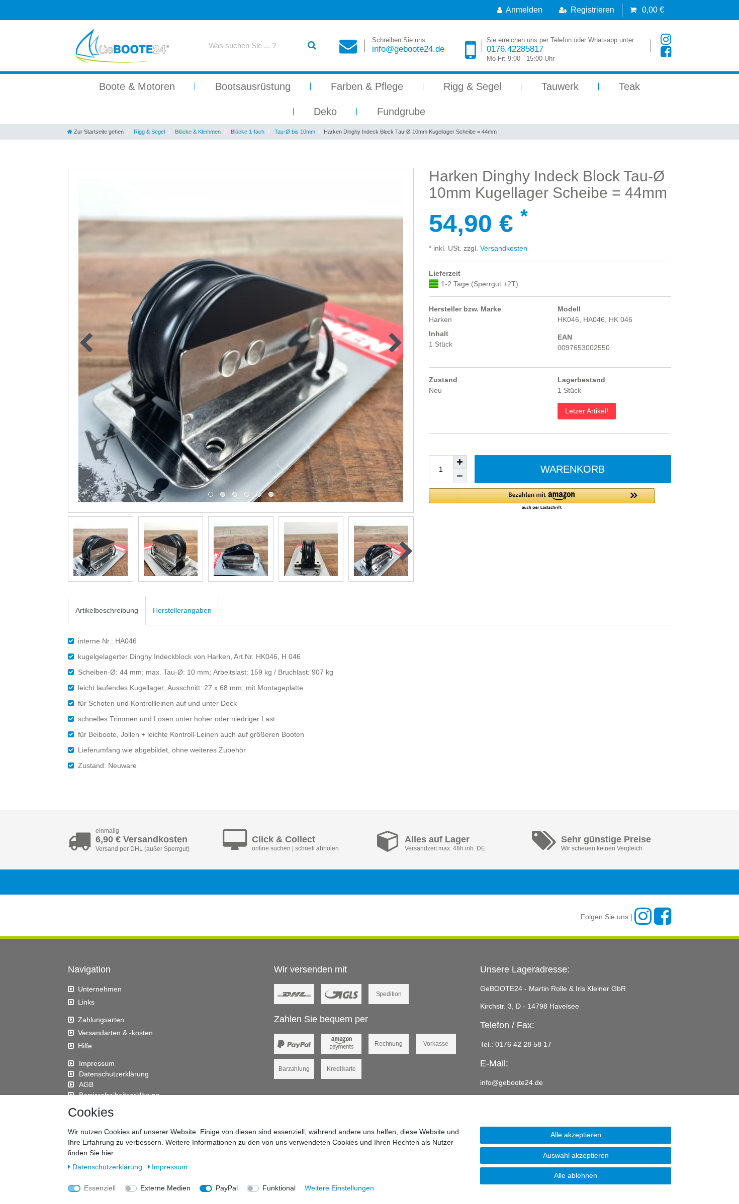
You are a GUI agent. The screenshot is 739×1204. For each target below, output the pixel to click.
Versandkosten (502, 248)
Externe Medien (165, 1188)
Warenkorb (572, 469)
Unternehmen (100, 989)
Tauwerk (560, 86)
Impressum (97, 1063)
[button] (542, 499)
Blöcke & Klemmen (197, 132)
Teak (629, 86)
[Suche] (312, 45)
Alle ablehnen (575, 1175)
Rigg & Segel (472, 86)
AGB (86, 1084)
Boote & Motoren (137, 86)
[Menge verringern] (460, 476)
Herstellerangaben (182, 610)
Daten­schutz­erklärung (114, 1074)
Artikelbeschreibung (106, 610)
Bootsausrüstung (253, 86)
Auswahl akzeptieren (576, 1155)
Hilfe (85, 1046)
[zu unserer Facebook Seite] (666, 52)
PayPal (227, 1188)
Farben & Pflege (367, 86)
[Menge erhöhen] (460, 462)
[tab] (107, 610)
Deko (325, 111)
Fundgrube (401, 111)
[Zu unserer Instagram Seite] (666, 39)
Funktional (279, 1188)
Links (86, 1002)
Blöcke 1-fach (246, 132)
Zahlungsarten (101, 1020)
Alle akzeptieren (575, 1135)
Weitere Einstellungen (339, 1188)
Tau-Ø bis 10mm (294, 132)
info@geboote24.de (408, 45)
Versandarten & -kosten (115, 1033)
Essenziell (100, 1188)
